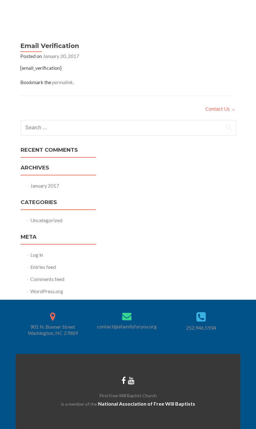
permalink (62, 82)
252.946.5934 (201, 328)
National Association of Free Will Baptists (146, 404)
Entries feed (43, 267)
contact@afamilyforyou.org (127, 326)
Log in (36, 255)
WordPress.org (46, 291)
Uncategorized (46, 220)
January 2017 (44, 185)
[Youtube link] (131, 380)
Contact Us (220, 109)
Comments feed (47, 279)
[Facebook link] (123, 380)
